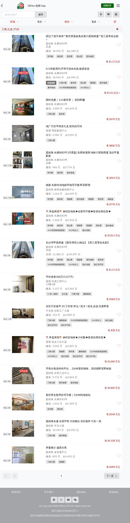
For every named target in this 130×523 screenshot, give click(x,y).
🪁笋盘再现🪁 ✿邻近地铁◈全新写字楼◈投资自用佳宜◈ (78, 211)
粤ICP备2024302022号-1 (65, 510)
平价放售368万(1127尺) (59, 276)
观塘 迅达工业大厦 (56, 341)
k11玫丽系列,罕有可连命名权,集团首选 (67, 68)
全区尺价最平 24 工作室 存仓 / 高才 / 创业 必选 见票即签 (77, 306)
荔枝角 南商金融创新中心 (60, 189)
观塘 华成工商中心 (56, 281)
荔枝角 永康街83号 (56, 43)
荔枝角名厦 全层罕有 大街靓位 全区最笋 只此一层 (73, 421)
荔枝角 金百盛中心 (56, 452)
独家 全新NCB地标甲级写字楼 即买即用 (68, 184)
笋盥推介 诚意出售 (56, 447)
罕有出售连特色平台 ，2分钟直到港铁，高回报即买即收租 (78, 368)
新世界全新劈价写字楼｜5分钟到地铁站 (68, 394)
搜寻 (40, 14)
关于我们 (48, 491)
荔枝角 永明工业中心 (57, 372)
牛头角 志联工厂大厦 (57, 310)
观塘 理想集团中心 (56, 130)
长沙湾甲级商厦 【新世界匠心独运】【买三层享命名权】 (78, 242)
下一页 (110, 475)
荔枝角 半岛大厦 (55, 425)
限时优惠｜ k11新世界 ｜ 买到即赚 (65, 99)
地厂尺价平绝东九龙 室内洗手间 (64, 126)
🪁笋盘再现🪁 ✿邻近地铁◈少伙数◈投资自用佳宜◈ (76, 337)
